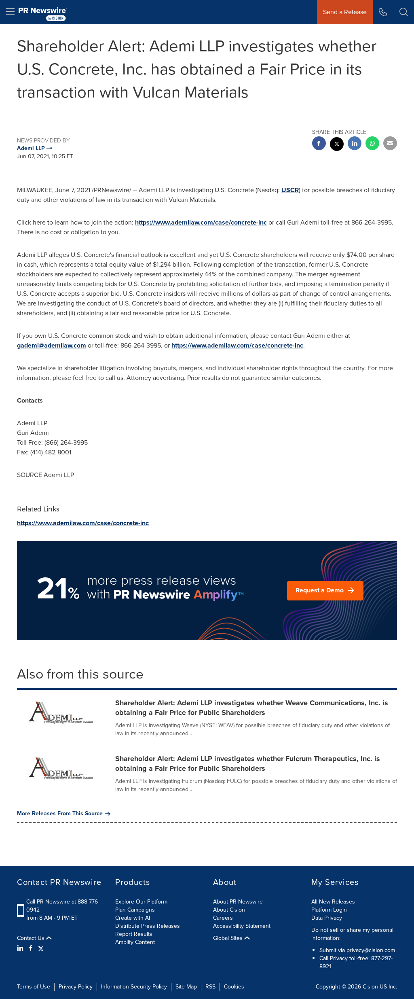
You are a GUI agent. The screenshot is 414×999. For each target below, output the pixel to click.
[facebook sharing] (319, 144)
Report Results (133, 934)
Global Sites (228, 938)
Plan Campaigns (135, 910)
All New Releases (333, 901)
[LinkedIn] (21, 948)
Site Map (186, 986)
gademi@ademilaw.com (51, 345)
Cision (370, 986)
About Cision (229, 910)
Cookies (234, 986)
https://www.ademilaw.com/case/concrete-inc (201, 222)
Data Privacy (326, 918)
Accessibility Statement (241, 926)
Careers (223, 918)
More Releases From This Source (60, 814)
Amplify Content (135, 942)
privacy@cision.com (370, 950)
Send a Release (345, 12)
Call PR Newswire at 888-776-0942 (62, 905)
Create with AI (132, 918)
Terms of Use (33, 986)
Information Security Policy (134, 986)
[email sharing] (390, 144)
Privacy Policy (76, 986)
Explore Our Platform (141, 901)
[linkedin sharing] (354, 144)
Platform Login (329, 910)
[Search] (403, 12)
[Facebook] (30, 948)
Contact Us (31, 938)
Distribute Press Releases (147, 926)
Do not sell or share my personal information (352, 934)
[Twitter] (41, 948)
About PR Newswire (238, 901)
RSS (210, 986)
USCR (290, 190)
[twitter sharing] (337, 145)
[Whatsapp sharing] (372, 144)
